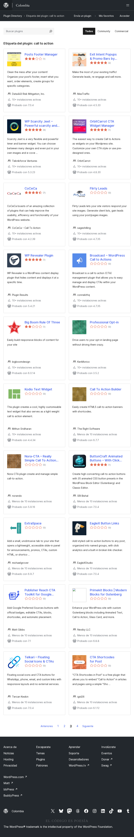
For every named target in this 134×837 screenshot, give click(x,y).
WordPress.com (15, 777)
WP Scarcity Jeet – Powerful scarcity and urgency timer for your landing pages (41, 124)
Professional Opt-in (104, 322)
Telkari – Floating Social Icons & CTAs (39, 659)
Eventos (106, 753)
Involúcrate (108, 747)
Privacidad (10, 765)
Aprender (74, 747)
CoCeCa (31, 188)
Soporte (74, 753)
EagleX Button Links (104, 523)
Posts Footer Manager (41, 54)
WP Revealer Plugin (39, 255)
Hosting (8, 759)
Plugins (40, 759)
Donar (107, 759)
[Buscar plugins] (50, 31)
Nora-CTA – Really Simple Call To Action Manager (40, 458)
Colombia (18, 811)
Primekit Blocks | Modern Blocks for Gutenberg (108, 592)
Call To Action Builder (105, 389)
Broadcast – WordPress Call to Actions (107, 257)
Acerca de (10, 747)
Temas (40, 753)
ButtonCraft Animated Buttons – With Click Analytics (106, 458)
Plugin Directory (12, 15)
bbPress (10, 789)
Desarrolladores (79, 759)
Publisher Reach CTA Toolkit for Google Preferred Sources (40, 592)
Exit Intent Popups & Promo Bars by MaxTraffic (103, 57)
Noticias (8, 753)
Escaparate (43, 747)
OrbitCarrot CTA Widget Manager (102, 123)
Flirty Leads (98, 188)
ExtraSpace (33, 523)
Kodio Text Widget (38, 389)
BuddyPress (13, 795)
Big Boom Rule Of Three (42, 322)
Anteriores (47, 726)
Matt (8, 783)
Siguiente (87, 726)
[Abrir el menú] (128, 5)
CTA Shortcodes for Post (102, 659)
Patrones (42, 765)
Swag (106, 765)
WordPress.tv (79, 765)
